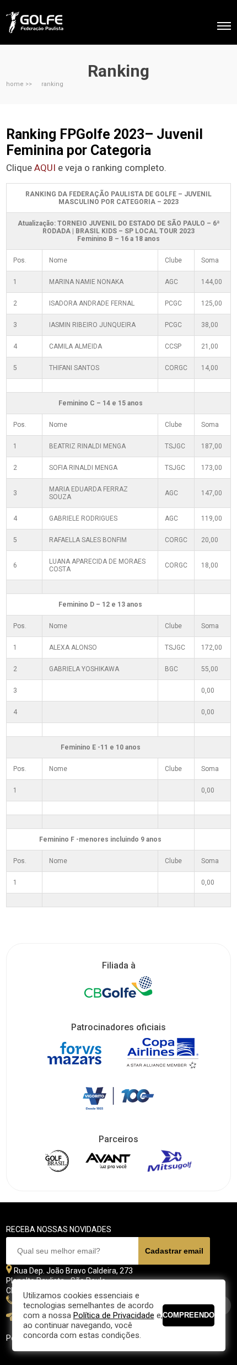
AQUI (45, 167)
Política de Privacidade (113, 1315)
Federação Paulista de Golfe (65, 23)
